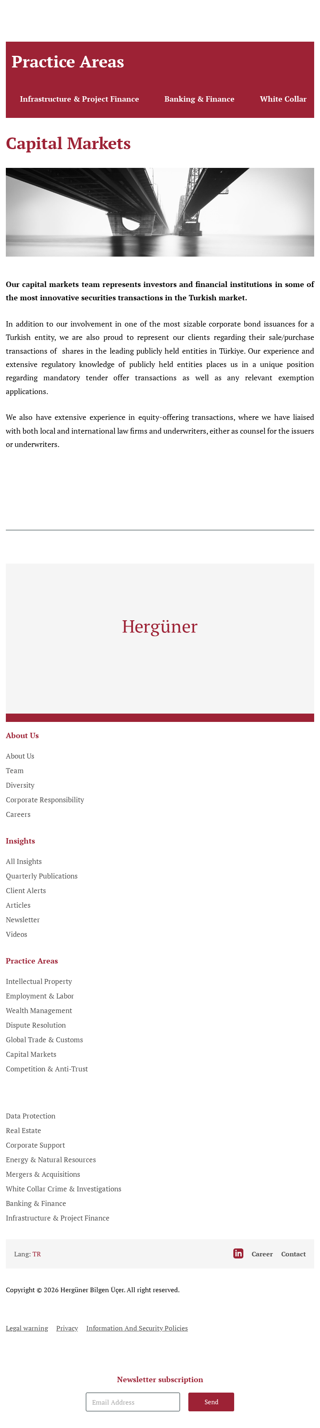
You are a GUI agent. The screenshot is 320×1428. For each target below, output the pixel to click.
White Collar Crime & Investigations (63, 1188)
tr (36, 1253)
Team (15, 770)
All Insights (24, 861)
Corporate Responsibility (45, 799)
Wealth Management (39, 1010)
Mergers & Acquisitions (43, 1174)
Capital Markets (31, 1054)
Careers (18, 814)
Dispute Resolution (36, 1025)
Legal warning (27, 1328)
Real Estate (23, 1130)
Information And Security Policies (137, 1328)
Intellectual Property (39, 981)
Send (211, 1402)
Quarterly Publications (42, 876)
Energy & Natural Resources (51, 1159)
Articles (18, 905)
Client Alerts (26, 890)
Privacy (67, 1328)
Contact (293, 1253)
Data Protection (30, 1116)
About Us (20, 756)
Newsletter (23, 919)
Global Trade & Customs (44, 1039)
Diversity (20, 785)
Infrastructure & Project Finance (79, 99)
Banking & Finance (200, 99)
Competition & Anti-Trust (47, 1068)
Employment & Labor (40, 996)
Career (262, 1253)
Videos (16, 934)
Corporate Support (35, 1145)
